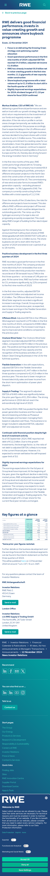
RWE (4, 642)
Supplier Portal (9, 782)
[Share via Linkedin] (4, 671)
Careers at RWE (9, 748)
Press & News (8, 756)
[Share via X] (22, 671)
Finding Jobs (8, 770)
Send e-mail (10, 602)
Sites (4, 774)
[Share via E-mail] (16, 671)
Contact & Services (11, 760)
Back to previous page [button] (15, 13)
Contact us (10, 707)
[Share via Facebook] (10, 671)
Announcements (10, 652)
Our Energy (7, 732)
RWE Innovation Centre (13, 778)
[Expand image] (41, 534)
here (23, 561)
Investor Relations (20, 642)
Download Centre (10, 786)
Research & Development (14, 740)
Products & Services (11, 736)
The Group (7, 728)
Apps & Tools (8, 790)
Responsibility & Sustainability (15, 744)
